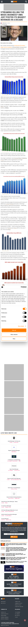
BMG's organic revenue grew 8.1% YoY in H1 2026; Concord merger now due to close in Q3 (16, 562)
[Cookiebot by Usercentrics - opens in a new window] (21, 287)
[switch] (25, 313)
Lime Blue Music (8, 515)
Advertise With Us (4, 613)
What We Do (3, 603)
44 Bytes (7, 625)
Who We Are (3, 601)
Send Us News (3, 615)
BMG (14, 171)
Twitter (18, 615)
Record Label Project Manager (14, 478)
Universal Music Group (17, 47)
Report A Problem (4, 618)
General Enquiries (4, 617)
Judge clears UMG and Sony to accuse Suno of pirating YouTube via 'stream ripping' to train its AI (16, 544)
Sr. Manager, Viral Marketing (14, 459)
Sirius (15, 228)
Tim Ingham (4, 24)
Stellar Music (14, 451)
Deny (14, 338)
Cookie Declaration (19, 606)
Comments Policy (18, 603)
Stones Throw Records (9, 511)
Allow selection (14, 334)
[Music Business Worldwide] (14, 2)
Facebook (18, 612)
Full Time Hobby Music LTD (16, 479)
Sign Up (15, 536)
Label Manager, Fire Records (14, 441)
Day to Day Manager (14, 469)
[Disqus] (14, 347)
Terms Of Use (17, 601)
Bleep (6, 502)
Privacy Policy (18, 604)
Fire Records (16, 442)
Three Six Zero (17, 470)
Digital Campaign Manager (14, 450)
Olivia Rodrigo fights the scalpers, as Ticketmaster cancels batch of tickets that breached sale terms (16, 554)
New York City (10, 498)
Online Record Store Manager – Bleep (9, 501)
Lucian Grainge (9, 203)
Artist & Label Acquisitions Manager (9, 514)
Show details (21, 326)
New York (3, 519)
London (11, 442)
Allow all (14, 330)
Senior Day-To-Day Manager (14, 487)
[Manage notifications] (25, 620)
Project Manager (5, 518)
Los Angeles (10, 470)
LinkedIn (18, 613)
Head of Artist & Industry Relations (14, 497)
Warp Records (8, 519)
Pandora (9, 228)
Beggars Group (8, 507)
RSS (17, 617)
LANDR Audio (17, 498)
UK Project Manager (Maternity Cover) (9, 510)
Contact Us (3, 612)
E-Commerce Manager (6, 505)
